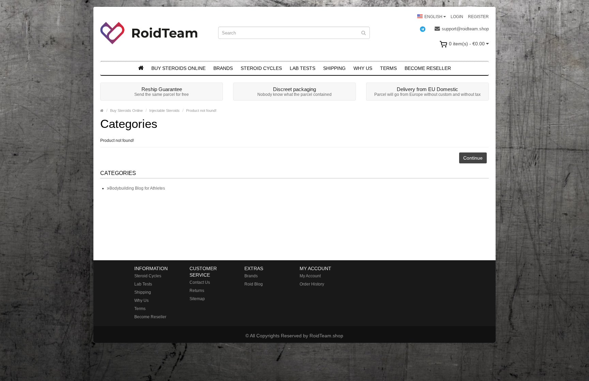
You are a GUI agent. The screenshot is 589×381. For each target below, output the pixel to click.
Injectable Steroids (164, 110)
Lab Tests (302, 68)
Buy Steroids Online (178, 68)
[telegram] (426, 29)
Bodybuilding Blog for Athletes (137, 188)
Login (457, 16)
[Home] (141, 68)
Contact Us (200, 282)
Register (478, 16)
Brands (223, 68)
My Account (310, 276)
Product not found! (201, 110)
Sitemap (197, 298)
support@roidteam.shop (465, 28)
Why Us (362, 68)
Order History (312, 284)
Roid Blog (253, 284)
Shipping (334, 68)
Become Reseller (428, 68)
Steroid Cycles (261, 68)
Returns (197, 290)
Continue (473, 158)
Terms (388, 68)
